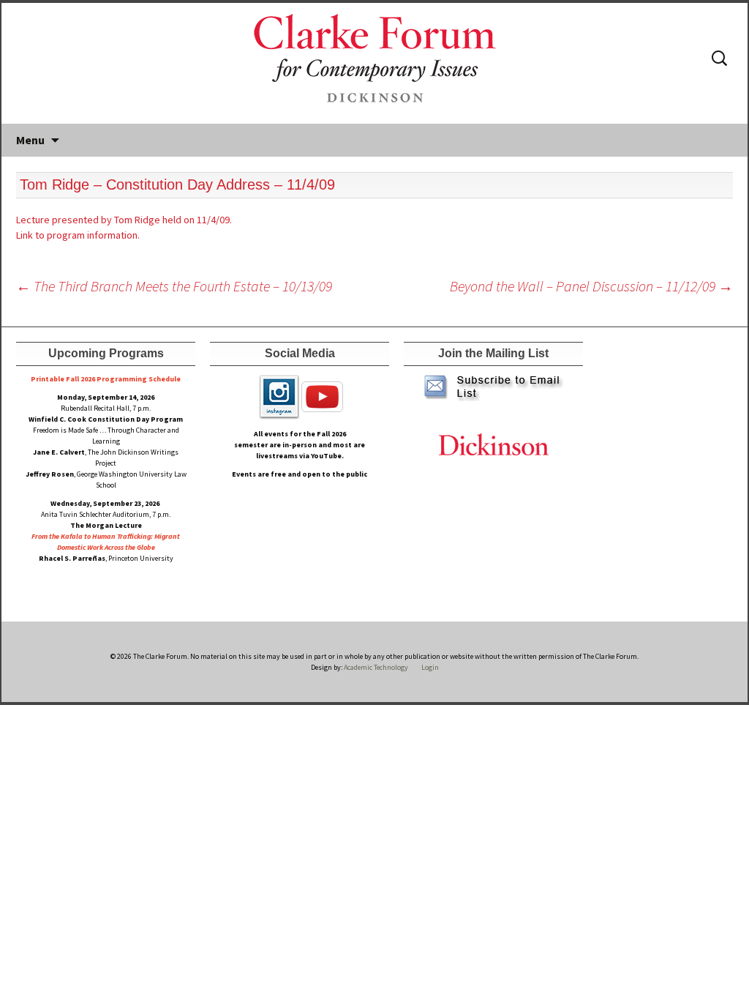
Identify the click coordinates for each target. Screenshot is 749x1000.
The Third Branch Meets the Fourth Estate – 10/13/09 (174, 286)
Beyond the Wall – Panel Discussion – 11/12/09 (591, 286)
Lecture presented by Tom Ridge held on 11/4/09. (124, 219)
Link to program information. (78, 235)
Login (430, 667)
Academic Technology (375, 667)
